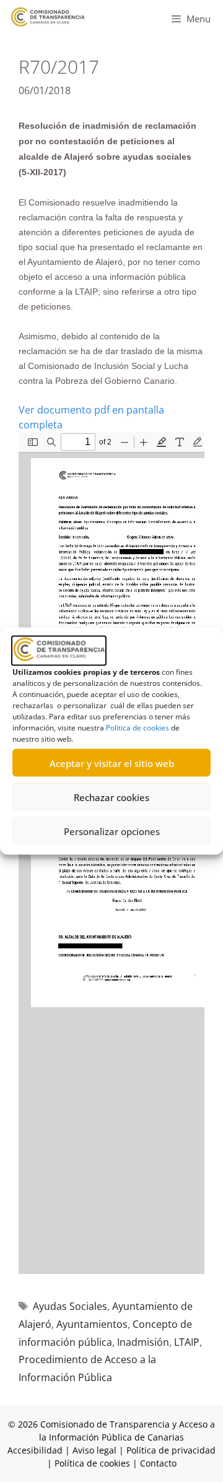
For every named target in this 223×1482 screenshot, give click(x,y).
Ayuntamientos (92, 1324)
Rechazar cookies (111, 797)
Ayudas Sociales (70, 1306)
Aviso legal (94, 1450)
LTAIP (186, 1342)
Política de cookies (137, 727)
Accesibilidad (36, 1450)
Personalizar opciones (112, 831)
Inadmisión (143, 1342)
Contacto (158, 1463)
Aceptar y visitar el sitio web (112, 762)
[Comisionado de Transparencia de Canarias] (48, 17)
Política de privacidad (171, 1450)
